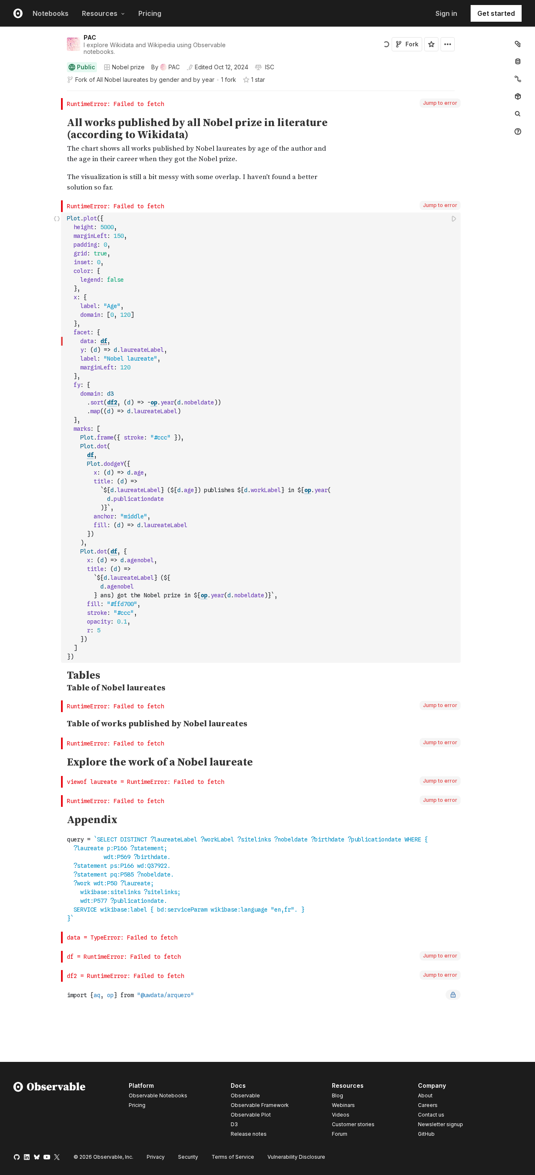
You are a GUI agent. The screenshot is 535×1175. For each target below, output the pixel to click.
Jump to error (440, 103)
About (425, 1095)
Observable (245, 1095)
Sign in (446, 13)
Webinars (343, 1105)
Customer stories (353, 1124)
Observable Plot (251, 1115)
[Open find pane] (518, 114)
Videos (340, 1115)
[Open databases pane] (518, 61)
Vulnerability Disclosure (296, 1157)
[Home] (49, 1111)
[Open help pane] (518, 131)
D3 (234, 1124)
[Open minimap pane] (518, 79)
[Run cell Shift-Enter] (454, 218)
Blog (337, 1095)
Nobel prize (128, 67)
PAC (90, 37)
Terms (232, 1157)
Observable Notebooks (158, 1095)
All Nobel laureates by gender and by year (155, 79)
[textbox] (262, 437)
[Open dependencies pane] (518, 96)
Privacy (156, 1157)
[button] (57, 94)
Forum (339, 1134)
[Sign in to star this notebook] (431, 44)
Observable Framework (260, 1105)
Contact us (431, 1115)
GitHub (426, 1134)
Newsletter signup (440, 1124)
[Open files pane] (518, 44)
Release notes (249, 1134)
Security (188, 1157)
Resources (99, 13)
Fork (411, 44)
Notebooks (51, 13)
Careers (428, 1105)
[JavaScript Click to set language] (57, 437)
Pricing (149, 13)
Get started (496, 13)
